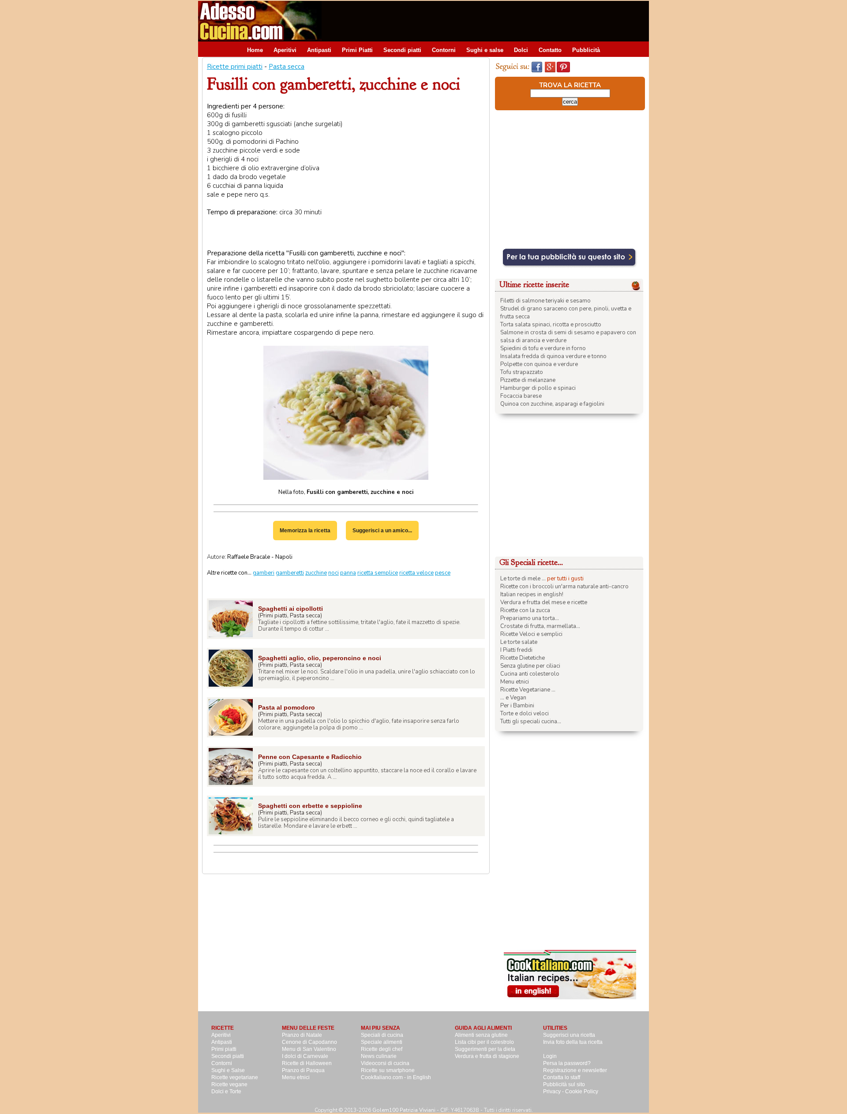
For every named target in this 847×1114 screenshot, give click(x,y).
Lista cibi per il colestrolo (484, 1042)
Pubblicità (586, 50)
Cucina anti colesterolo (529, 674)
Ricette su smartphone (388, 1070)
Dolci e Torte (226, 1091)
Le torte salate (518, 642)
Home (255, 50)
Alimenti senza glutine (481, 1035)
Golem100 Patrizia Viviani (403, 1110)
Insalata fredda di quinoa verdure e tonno (553, 356)
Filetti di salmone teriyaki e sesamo (545, 301)
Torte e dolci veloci (524, 714)
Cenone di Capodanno (309, 1042)
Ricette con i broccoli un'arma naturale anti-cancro (564, 587)
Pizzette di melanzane (527, 380)
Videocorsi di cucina (385, 1063)
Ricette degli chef (381, 1049)
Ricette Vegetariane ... (527, 690)
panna (348, 573)
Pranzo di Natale (302, 1035)
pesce (442, 573)
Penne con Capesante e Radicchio (310, 756)
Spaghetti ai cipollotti (290, 608)
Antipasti (319, 50)
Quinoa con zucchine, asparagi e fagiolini (552, 404)
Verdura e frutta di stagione (487, 1056)
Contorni (444, 50)
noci (333, 573)
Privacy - (554, 1091)
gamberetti (290, 573)
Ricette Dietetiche (522, 658)
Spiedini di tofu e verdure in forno (543, 348)
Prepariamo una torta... (529, 618)
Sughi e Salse (228, 1070)
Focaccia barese (521, 396)
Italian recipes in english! (531, 594)
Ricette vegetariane (234, 1077)
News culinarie (379, 1056)
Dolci (521, 50)
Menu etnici (514, 682)
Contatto (550, 50)
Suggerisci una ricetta (569, 1035)
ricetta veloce (416, 573)
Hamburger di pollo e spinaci (538, 388)
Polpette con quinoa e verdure (539, 364)
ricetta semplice (377, 573)
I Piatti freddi (516, 650)
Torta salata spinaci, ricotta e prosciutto (550, 325)
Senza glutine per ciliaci (530, 666)
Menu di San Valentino (309, 1049)
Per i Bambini (517, 706)
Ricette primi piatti (234, 66)
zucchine (316, 573)
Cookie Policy (581, 1091)
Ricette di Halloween (307, 1063)
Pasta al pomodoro (286, 707)
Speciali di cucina (382, 1035)
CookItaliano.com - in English (396, 1077)
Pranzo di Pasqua (303, 1070)
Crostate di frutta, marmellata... (540, 626)
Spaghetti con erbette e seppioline (310, 805)
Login (550, 1056)
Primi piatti (223, 1049)
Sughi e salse (484, 50)
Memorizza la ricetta (305, 530)
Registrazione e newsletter (575, 1070)
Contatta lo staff (561, 1077)
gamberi (263, 573)
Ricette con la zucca (525, 610)
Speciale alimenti (381, 1042)
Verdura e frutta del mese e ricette (543, 602)
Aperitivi (285, 50)
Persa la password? (567, 1063)
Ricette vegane (229, 1084)
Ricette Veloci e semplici (531, 634)
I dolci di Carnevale (305, 1056)
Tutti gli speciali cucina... (530, 721)
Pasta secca (286, 66)
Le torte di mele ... (523, 579)
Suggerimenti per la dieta (485, 1049)
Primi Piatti (357, 50)
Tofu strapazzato (521, 372)
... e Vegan (513, 698)
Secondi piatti (402, 50)
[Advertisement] (488, 21)
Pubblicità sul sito (564, 1084)
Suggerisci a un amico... (382, 530)
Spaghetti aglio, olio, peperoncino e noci (319, 658)
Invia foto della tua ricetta (573, 1042)
